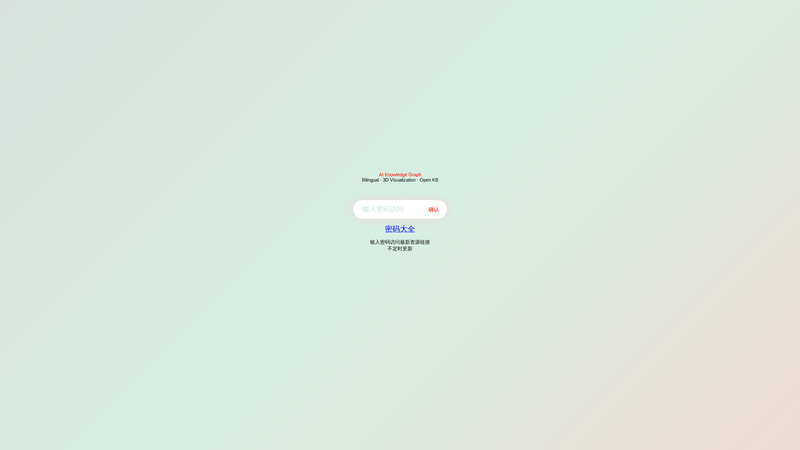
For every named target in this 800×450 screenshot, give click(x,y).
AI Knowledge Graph (400, 174)
